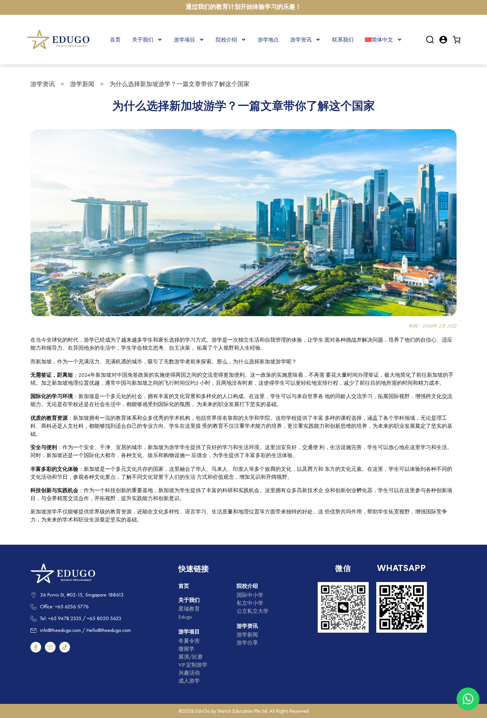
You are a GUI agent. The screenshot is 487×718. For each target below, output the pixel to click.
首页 (115, 39)
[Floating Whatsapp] (468, 699)
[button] (430, 39)
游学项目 (184, 39)
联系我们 (342, 39)
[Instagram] (50, 647)
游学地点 (268, 39)
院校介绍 (226, 39)
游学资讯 (301, 39)
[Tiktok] (64, 647)
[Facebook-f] (35, 647)
